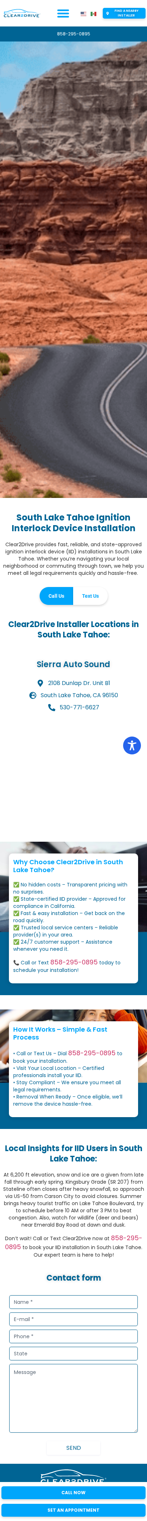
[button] (63, 13)
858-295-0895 (74, 962)
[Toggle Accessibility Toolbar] (132, 745)
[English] (84, 13)
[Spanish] (94, 13)
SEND (73, 1448)
